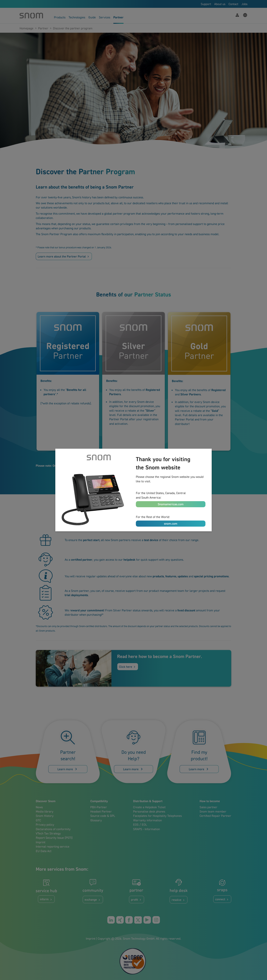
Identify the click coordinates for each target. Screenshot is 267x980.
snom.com (170, 523)
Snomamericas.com (171, 504)
